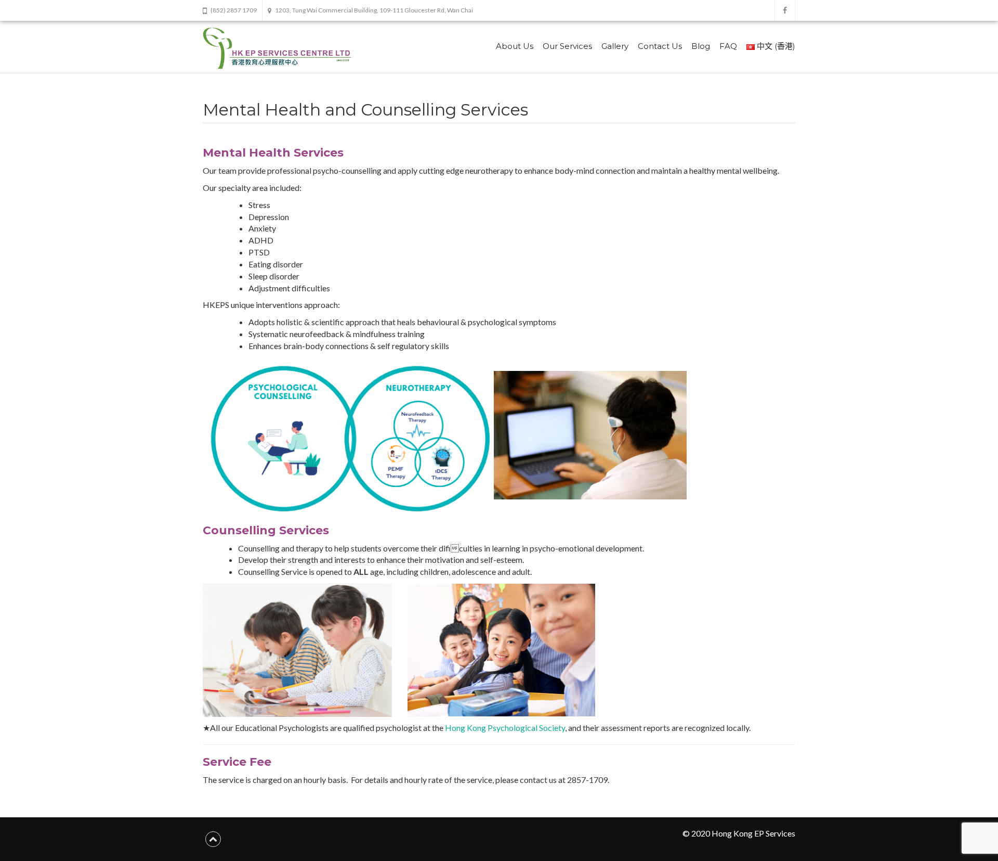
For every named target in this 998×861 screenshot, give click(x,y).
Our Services (567, 46)
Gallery (614, 46)
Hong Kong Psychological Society (505, 728)
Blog (700, 46)
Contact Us (660, 46)
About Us (514, 46)
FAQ (728, 46)
